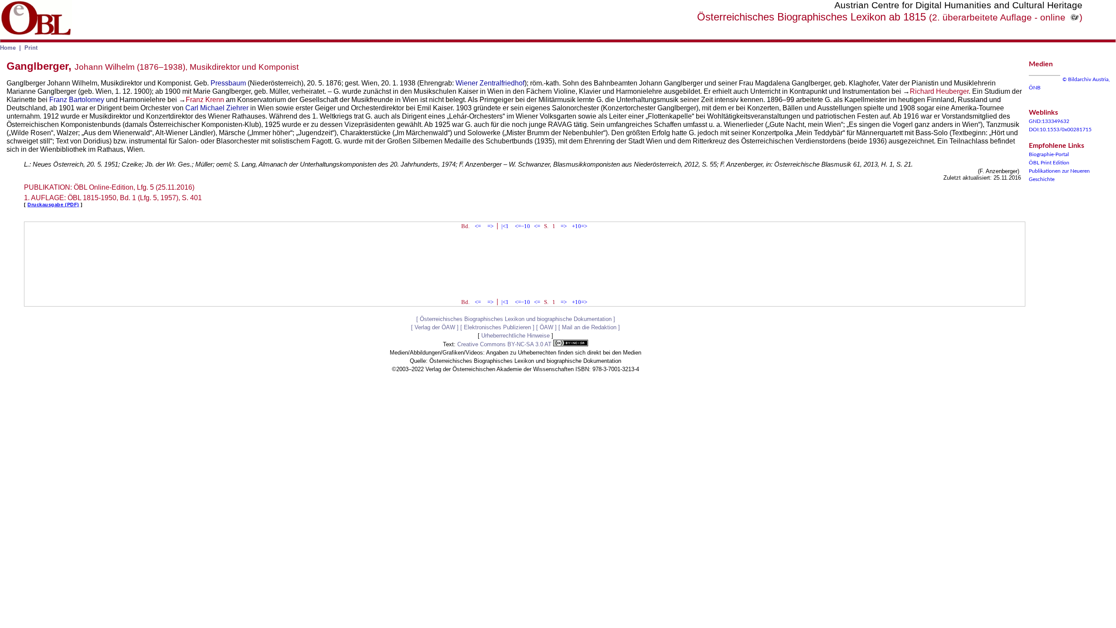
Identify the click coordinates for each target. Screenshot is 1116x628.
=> (490, 226)
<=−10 (522, 226)
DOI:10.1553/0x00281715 (1060, 129)
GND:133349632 (1049, 121)
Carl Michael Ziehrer (216, 108)
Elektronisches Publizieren (497, 327)
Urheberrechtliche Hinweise (515, 335)
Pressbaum (228, 83)
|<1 (505, 226)
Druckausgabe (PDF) (53, 204)
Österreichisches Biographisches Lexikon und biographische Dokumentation (516, 319)
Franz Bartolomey (76, 99)
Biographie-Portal (1049, 154)
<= (478, 226)
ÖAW (546, 327)
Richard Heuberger (939, 91)
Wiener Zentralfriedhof (490, 83)
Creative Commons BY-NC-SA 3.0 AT (505, 344)
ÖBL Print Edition (1049, 162)
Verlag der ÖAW (435, 327)
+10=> (579, 226)
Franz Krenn (205, 99)
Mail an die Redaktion (589, 327)
